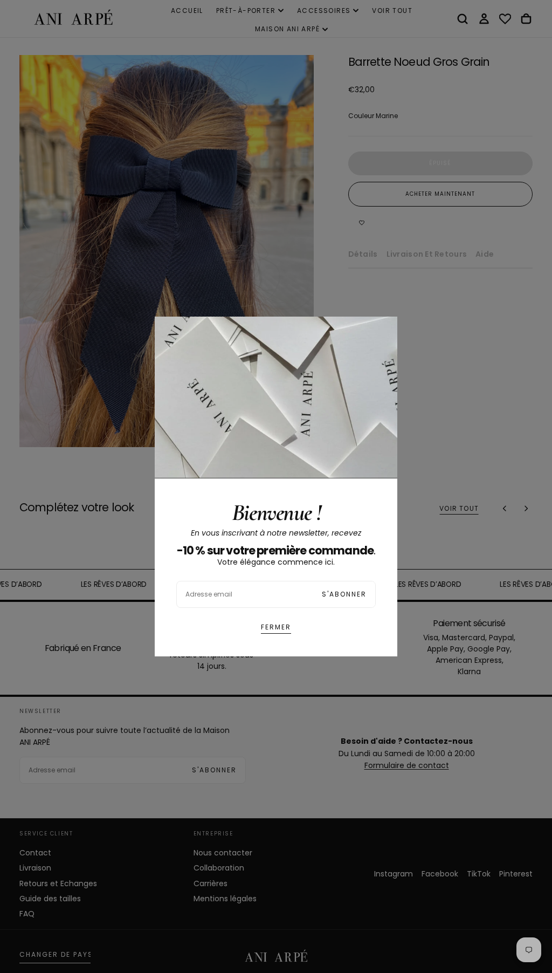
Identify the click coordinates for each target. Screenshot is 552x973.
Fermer (276, 627)
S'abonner (344, 594)
